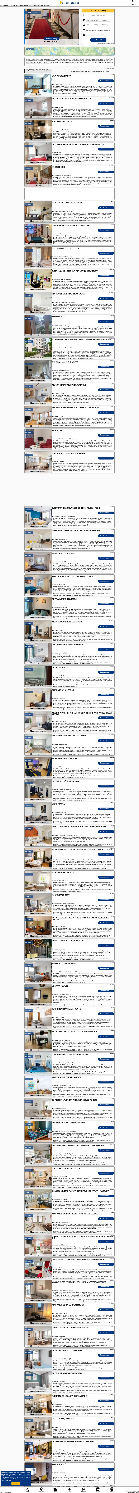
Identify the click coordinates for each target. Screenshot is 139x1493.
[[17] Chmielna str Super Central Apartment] (38, 462)
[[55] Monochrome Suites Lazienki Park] (38, 1359)
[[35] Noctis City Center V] (38, 904)
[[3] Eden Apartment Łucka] (38, 130)
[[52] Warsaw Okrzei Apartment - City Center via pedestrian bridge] (38, 1291)
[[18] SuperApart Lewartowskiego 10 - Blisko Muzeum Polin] (38, 517)
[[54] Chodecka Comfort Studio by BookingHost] (38, 1337)
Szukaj (98, 40)
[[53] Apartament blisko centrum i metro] (38, 1314)
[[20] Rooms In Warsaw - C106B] (38, 562)
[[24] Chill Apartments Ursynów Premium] (38, 654)
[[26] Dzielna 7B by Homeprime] (38, 699)
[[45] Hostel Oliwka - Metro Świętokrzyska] (38, 1132)
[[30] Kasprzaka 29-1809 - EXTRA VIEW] (38, 790)
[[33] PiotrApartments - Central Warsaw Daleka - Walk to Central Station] (38, 858)
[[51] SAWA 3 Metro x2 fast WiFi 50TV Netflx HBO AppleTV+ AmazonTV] (38, 1268)
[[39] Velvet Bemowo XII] (38, 995)
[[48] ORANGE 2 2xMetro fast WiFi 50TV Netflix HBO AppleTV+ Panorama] (38, 1200)
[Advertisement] (69, 490)
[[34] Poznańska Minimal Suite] (38, 881)
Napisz (137, 1492)
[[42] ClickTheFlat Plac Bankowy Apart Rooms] (38, 1063)
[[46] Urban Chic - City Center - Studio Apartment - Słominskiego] (38, 1154)
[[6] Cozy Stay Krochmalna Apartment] (38, 212)
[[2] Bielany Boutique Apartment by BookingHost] (38, 108)
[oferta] (36, 94)
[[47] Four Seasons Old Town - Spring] (38, 1177)
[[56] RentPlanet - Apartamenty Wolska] (38, 1382)
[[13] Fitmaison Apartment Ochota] (38, 371)
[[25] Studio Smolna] (38, 676)
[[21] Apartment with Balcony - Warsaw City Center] (38, 585)
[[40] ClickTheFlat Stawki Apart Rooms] (38, 1018)
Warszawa (28, 77)
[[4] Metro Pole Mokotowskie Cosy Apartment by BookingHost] (38, 153)
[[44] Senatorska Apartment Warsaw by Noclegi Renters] (38, 1109)
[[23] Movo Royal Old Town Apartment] (38, 631)
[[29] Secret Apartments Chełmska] (38, 767)
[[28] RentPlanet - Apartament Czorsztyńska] (38, 745)
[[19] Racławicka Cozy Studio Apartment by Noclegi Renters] (38, 540)
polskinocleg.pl (69, 3)
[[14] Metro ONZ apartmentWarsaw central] (38, 394)
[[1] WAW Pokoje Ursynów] (38, 85)
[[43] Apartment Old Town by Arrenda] (38, 1086)
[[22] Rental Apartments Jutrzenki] (38, 608)
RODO (10, 1480)
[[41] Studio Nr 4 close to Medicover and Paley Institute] (38, 1041)
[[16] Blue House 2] (38, 439)
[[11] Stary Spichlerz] (38, 326)
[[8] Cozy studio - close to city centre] (38, 257)
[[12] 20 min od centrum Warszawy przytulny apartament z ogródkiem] (38, 348)
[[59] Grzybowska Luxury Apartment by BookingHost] (38, 1450)
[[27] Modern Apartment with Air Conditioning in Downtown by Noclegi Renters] (38, 722)
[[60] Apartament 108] (38, 1473)
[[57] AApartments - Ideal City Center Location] (38, 1405)
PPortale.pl (8, 1492)
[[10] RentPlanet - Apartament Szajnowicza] (38, 303)
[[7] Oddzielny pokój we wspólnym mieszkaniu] (38, 234)
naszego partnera (88, 595)
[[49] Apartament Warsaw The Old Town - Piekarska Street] (38, 1223)
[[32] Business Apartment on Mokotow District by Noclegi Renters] (38, 836)
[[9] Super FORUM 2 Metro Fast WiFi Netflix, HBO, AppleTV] (38, 280)
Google (28, 1472)
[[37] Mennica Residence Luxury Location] (38, 950)
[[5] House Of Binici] (38, 176)
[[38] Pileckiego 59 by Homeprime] (38, 972)
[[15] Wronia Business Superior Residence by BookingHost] (38, 417)
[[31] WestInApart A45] (38, 813)
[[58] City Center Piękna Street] (38, 1428)
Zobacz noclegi (106, 81)
